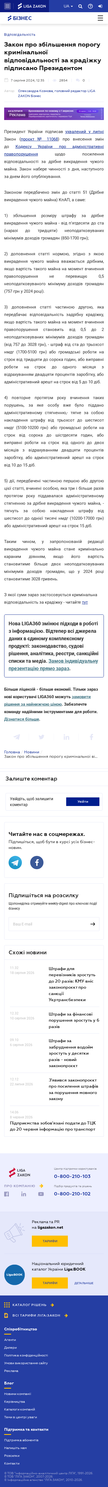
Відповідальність (20, 35)
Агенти (10, 1340)
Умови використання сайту (26, 1363)
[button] (7, 6)
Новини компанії (17, 1394)
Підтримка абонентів (21, 1440)
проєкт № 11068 (39, 139)
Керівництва (14, 1402)
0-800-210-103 (72, 1176)
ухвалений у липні (84, 131)
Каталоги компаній (19, 1409)
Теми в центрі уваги (20, 1417)
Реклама (11, 1371)
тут (85, 602)
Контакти (11, 1463)
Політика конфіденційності (26, 1355)
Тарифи (50, 1241)
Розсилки (11, 1456)
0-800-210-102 (72, 1194)
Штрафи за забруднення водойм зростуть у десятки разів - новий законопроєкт (71, 1053)
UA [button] (67, 6)
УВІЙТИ (83, 802)
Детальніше (83, 1283)
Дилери (10, 1348)
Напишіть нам (15, 1448)
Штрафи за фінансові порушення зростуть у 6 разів (74, 1020)
